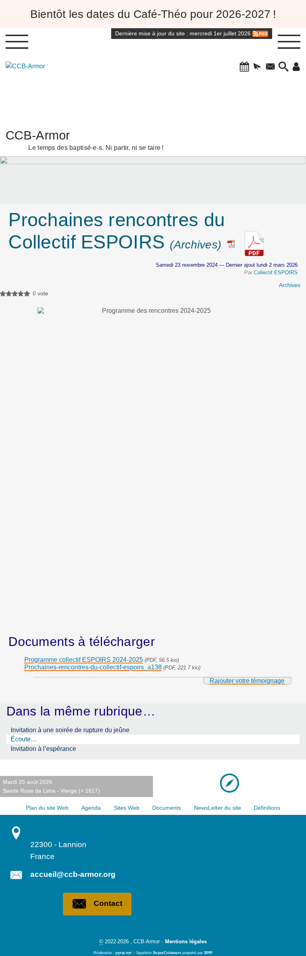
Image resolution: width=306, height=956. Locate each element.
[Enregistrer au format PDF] (234, 242)
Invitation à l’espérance (43, 748)
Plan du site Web (47, 808)
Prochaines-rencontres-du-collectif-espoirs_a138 (93, 667)
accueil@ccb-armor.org (73, 874)
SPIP (208, 953)
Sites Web (126, 808)
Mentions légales (186, 941)
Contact (108, 903)
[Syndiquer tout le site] (260, 33)
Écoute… (24, 739)
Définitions (267, 808)
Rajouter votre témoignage (247, 680)
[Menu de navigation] (17, 41)
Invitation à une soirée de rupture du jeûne (70, 730)
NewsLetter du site (217, 808)
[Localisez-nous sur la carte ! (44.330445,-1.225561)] (229, 783)
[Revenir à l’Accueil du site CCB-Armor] (29, 88)
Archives (289, 285)
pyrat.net (123, 953)
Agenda (91, 808)
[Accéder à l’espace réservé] (296, 67)
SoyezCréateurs (167, 953)
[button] (244, 67)
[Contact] (270, 67)
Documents (166, 808)
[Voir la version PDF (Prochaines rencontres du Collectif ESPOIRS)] (254, 242)
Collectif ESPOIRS (276, 272)
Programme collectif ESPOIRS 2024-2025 (83, 659)
